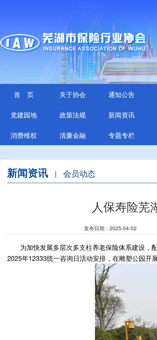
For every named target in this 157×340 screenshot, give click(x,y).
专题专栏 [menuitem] (121, 135)
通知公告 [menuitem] (121, 94)
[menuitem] (72, 94)
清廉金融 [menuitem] (73, 135)
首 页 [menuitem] (24, 94)
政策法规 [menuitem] (73, 114)
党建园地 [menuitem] (24, 114)
